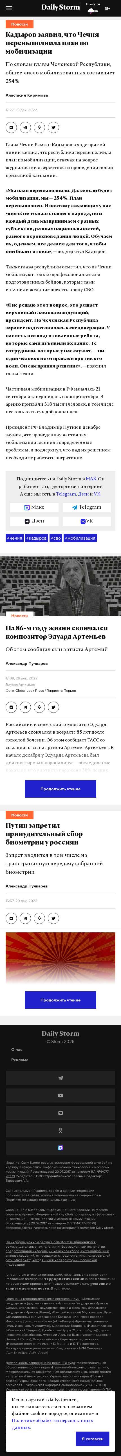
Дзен (83, 494)
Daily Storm (60, 7)
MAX (91, 479)
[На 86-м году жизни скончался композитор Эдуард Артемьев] (11, 707)
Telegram (66, 494)
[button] (9, 10)
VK (97, 494)
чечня (14, 537)
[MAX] (60, 1148)
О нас (16, 1049)
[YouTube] (60, 1095)
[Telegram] (60, 1078)
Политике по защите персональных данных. (41, 1200)
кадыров (36, 537)
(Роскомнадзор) (42, 1172)
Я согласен (93, 1438)
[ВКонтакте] (60, 1113)
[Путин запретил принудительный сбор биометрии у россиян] (11, 918)
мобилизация (80, 537)
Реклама (19, 1059)
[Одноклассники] (60, 1130)
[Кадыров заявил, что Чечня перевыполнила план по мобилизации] (11, 127)
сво (56, 537)
